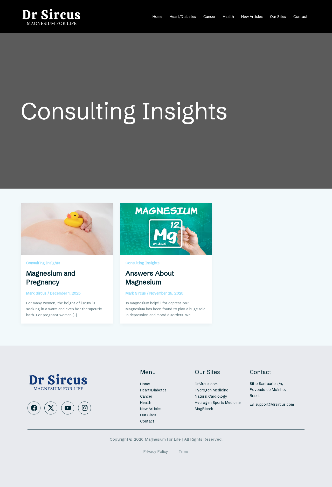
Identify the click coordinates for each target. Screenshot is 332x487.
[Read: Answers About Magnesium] (166, 228)
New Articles (252, 16)
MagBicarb (204, 408)
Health (228, 16)
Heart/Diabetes (183, 16)
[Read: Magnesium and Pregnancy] (67, 228)
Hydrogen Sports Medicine (218, 402)
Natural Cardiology (211, 396)
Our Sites (278, 16)
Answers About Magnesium (150, 277)
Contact (300, 16)
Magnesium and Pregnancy (50, 277)
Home (157, 16)
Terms (183, 451)
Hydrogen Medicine (211, 390)
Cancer (209, 16)
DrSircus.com (206, 384)
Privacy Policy (155, 451)
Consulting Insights (43, 263)
